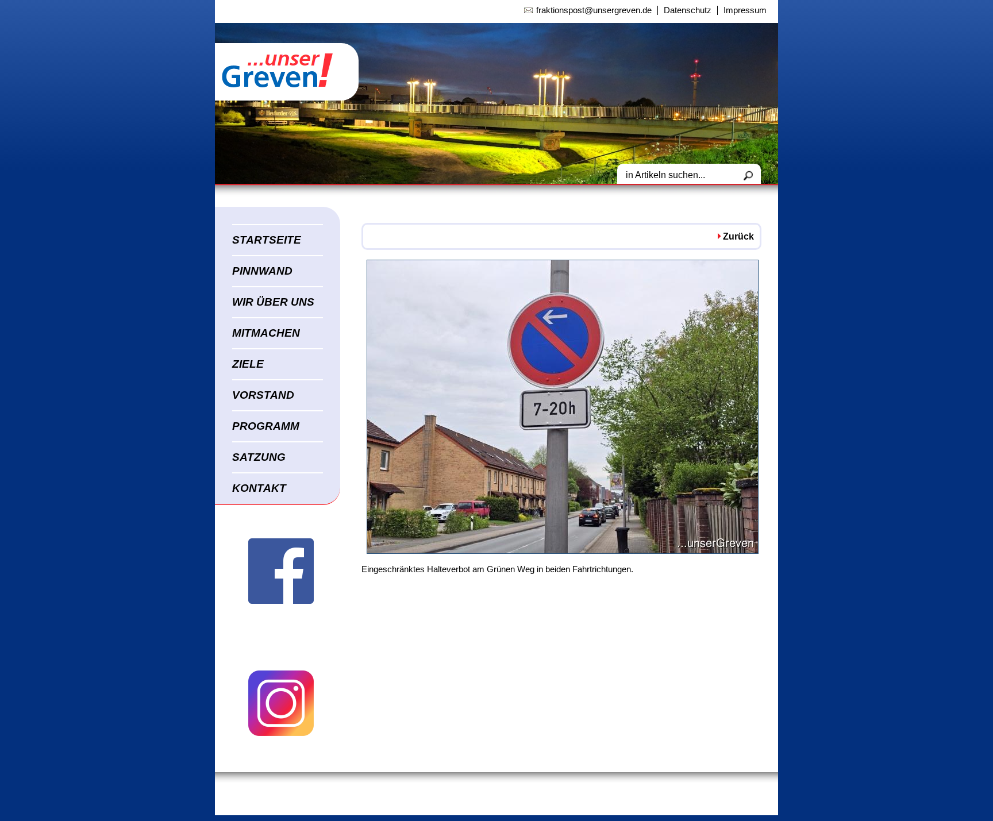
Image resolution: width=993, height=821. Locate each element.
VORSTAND (263, 395)
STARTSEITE (266, 240)
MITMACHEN (266, 333)
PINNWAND (262, 271)
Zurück (738, 236)
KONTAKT (259, 488)
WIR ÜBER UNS (273, 302)
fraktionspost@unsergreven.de (594, 10)
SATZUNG (259, 457)
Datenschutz (687, 10)
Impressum (745, 10)
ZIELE (248, 364)
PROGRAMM (265, 426)
